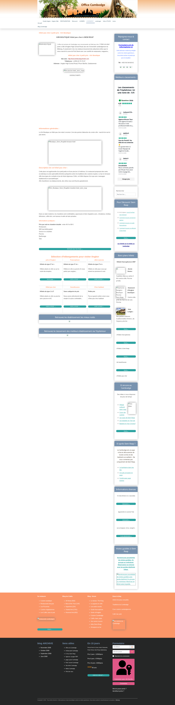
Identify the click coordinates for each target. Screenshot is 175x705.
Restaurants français (47, 603)
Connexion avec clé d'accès (123, 679)
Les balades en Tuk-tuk (127, 421)
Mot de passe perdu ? (120, 688)
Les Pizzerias (45, 606)
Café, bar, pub (117, 614)
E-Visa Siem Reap (70, 653)
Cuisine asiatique (46, 601)
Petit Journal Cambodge (72, 662)
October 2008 (45, 650)
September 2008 (46, 653)
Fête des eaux (69, 671)
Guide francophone (97, 609)
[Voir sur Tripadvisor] (120, 113)
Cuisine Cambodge (97, 615)
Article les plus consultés (121, 600)
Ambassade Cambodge (72, 650)
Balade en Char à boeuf (127, 424)
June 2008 (44, 656)
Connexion (123, 683)
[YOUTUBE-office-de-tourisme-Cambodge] (121, 67)
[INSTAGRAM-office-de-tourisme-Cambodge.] (131, 67)
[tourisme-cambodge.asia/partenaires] (75, 335)
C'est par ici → (126, 504)
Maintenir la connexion (122, 656)
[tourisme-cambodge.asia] (75, 322)
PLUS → (126, 238)
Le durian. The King (97, 601)
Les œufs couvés (96, 606)
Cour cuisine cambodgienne (122, 609)
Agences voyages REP (72, 656)
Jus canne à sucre (96, 621)
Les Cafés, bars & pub (48, 612)
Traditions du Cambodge (121, 604)
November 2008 (46, 647)
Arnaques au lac (96, 627)
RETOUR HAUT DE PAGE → (75, 249)
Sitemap (118, 700)
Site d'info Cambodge (71, 665)
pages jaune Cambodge (72, 659)
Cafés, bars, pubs (96, 618)
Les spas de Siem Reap (127, 418)
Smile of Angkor (96, 612)
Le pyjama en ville (96, 603)
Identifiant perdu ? (118, 691)
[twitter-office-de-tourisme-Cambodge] (127, 67)
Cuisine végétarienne (47, 609)
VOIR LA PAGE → (75, 279)
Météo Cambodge (70, 668)
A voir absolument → (126, 536)
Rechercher (120, 191)
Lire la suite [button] (122, 128)
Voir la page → (51, 279)
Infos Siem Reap (96, 624)
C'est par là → (126, 520)
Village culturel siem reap (122, 407)
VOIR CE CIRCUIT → (98, 675)
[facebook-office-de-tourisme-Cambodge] (124, 67)
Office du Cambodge (71, 647)
